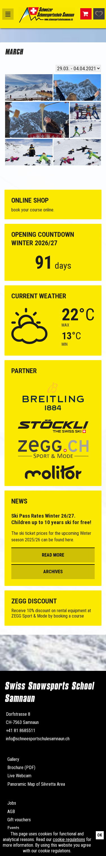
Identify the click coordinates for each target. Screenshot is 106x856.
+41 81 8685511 (20, 730)
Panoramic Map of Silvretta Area (36, 784)
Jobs (11, 803)
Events (13, 828)
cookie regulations (69, 839)
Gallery (13, 759)
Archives (53, 571)
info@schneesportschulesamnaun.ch (38, 738)
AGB (11, 811)
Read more (53, 555)
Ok (99, 835)
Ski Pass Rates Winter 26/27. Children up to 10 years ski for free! (51, 519)
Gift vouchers (19, 819)
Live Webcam (19, 775)
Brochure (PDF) (21, 767)
